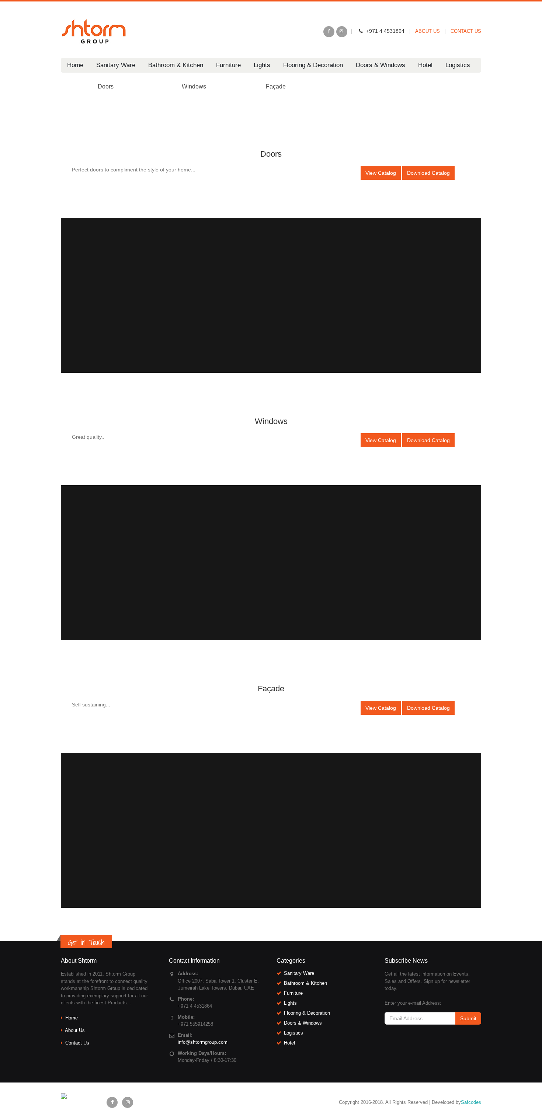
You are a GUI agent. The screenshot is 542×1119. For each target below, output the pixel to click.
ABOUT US (427, 31)
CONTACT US (466, 31)
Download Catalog (428, 173)
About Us (75, 1030)
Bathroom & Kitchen (175, 65)
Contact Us (77, 1043)
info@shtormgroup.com (202, 1042)
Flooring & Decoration (313, 65)
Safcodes (471, 1102)
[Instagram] (341, 31)
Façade (276, 86)
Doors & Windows (380, 65)
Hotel (425, 65)
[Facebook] (328, 31)
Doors (106, 86)
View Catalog (380, 173)
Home (75, 65)
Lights (262, 65)
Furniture (228, 65)
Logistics (457, 65)
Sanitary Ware (115, 65)
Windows (194, 86)
